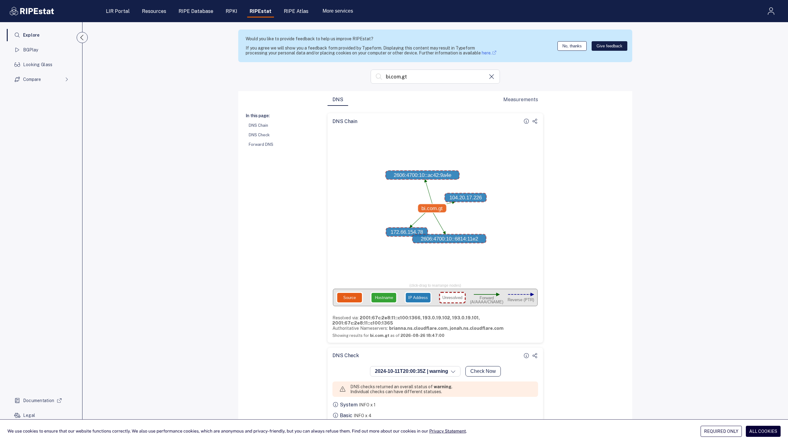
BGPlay (30, 49)
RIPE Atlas (296, 11)
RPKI (231, 11)
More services (338, 11)
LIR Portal (118, 11)
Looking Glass (38, 64)
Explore (31, 35)
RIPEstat (260, 11)
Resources (154, 11)
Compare (32, 79)
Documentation (38, 400)
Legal (29, 415)
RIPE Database (196, 11)
